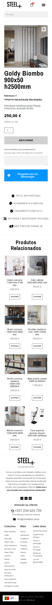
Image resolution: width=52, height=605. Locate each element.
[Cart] (32, 5)
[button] (44, 5)
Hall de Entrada (21, 99)
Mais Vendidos (35, 99)
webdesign (26, 600)
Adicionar (26, 140)
